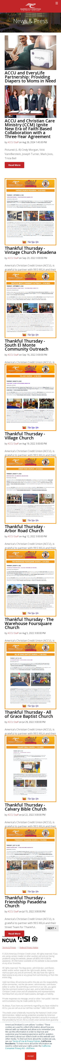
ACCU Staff (13, 142)
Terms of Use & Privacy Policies (26, 1041)
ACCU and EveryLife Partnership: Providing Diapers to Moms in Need (30, 77)
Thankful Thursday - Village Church (25, 436)
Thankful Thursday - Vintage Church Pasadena (30, 250)
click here (30, 1048)
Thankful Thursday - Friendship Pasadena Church (25, 901)
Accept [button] (31, 1056)
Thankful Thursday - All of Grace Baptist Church (29, 714)
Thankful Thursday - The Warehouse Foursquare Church (29, 623)
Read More (14, 165)
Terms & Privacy (9, 947)
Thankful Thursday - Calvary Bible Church (25, 807)
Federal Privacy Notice (29, 947)
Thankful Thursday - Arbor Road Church (25, 528)
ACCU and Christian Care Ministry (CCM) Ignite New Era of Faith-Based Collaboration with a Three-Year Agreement (30, 128)
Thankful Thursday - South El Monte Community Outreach (26, 345)
